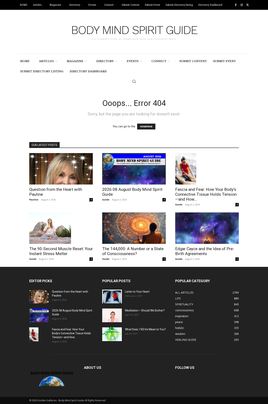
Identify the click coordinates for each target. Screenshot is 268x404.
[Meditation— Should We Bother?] (112, 315)
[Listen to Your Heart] (112, 296)
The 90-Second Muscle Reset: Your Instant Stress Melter (61, 251)
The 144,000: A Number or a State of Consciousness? (133, 251)
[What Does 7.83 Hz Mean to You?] (112, 334)
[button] (134, 81)
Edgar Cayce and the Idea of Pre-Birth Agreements (204, 251)
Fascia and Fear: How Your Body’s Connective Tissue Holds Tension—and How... (206, 194)
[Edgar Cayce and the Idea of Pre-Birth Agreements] (207, 228)
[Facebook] (235, 5)
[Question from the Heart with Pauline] (61, 169)
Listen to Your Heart (137, 291)
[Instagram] (241, 5)
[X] (247, 5)
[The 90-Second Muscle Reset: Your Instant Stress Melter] (61, 228)
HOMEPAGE (146, 126)
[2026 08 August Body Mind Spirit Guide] (134, 169)
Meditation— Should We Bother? (145, 310)
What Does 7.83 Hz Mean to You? (145, 329)
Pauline (33, 199)
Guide (105, 199)
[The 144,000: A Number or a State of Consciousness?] (134, 228)
